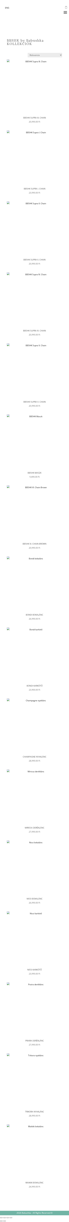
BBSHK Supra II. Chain (34, 259)
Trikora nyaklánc (34, 1111)
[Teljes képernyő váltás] (4, 1217)
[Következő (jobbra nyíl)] (4, 1220)
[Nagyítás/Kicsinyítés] (1, 1217)
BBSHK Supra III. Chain (34, 117)
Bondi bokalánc (34, 614)
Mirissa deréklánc (34, 827)
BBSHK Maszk (34, 472)
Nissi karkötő (34, 969)
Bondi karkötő (35, 685)
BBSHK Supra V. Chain (34, 401)
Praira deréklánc (34, 1040)
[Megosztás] (7, 1217)
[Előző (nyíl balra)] (1, 1220)
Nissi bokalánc (35, 898)
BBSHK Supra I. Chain (34, 188)
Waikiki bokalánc (34, 1182)
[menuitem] (7, 8)
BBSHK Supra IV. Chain (34, 330)
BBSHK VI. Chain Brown (34, 543)
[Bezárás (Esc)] (11, 1217)
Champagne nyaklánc (34, 756)
